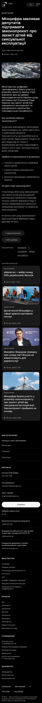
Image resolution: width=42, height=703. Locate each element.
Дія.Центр (6, 615)
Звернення (6, 653)
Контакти (6, 574)
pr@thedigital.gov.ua (10, 496)
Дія (3, 602)
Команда (5, 564)
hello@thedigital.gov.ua (11, 486)
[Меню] (38, 5)
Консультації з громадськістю (9, 642)
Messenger (6, 445)
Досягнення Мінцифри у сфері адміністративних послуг (18, 313)
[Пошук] (31, 5)
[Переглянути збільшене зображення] (21, 70)
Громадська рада (9, 650)
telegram (22, 251)
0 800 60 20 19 (7, 536)
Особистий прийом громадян (14, 647)
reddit (32, 251)
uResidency (6, 622)
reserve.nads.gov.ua (10, 548)
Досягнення (7, 13)
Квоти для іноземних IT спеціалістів (11, 657)
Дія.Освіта (6, 605)
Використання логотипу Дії (13, 583)
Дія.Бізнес (6, 609)
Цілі (3, 577)
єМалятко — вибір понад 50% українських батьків (18, 273)
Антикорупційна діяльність (13, 570)
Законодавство (8, 678)
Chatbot (21, 505)
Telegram (6, 451)
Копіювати (23, 255)
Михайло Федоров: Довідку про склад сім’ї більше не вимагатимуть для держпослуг (20, 356)
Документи (7, 666)
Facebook (6, 686)
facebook (22, 248)
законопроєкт (14, 233)
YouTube (6, 691)
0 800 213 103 (7, 524)
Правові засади (8, 567)
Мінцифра (12, 240)
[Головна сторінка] (5, 4)
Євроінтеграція (8, 625)
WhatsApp (6, 457)
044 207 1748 (7, 476)
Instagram (20, 686)
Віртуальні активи (9, 628)
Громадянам (8, 636)
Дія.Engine (6, 618)
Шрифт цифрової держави (14, 580)
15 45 (4, 514)
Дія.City (5, 612)
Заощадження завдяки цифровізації (11, 588)
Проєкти (6, 597)
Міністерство (8, 558)
